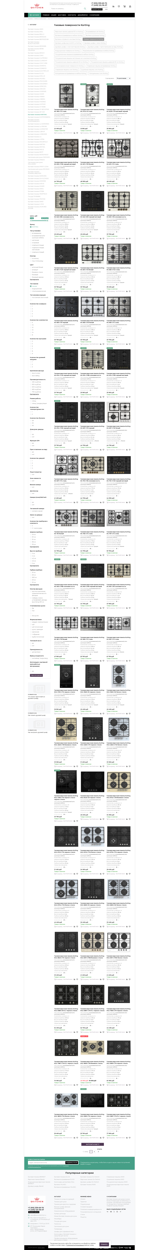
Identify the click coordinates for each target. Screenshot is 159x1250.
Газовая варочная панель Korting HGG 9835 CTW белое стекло (66, 1115)
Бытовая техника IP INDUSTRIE (38, 109)
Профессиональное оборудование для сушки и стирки (66, 1239)
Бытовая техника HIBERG (36, 99)
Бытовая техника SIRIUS (36, 183)
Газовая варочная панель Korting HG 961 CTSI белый (66, 638)
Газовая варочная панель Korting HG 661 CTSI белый (92, 269)
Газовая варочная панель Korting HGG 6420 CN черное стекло (92, 796)
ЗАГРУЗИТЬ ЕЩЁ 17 (92, 1144)
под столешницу (37, 261)
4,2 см (34, 558)
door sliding (35, 375)
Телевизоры (58, 1229)
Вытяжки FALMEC (60, 1184)
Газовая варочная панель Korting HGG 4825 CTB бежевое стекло (66, 744)
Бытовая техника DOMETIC (37, 66)
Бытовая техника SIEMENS (37, 181)
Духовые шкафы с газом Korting (94, 43)
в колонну (35, 258)
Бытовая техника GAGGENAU (37, 84)
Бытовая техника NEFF (35, 152)
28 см (34, 575)
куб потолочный (37, 627)
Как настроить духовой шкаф (37, 732)
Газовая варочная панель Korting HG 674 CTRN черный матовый (118, 374)
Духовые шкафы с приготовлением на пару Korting (105, 47)
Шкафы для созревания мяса (64, 1231)
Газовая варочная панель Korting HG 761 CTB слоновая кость (92, 480)
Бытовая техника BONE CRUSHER (36, 49)
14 (32, 332)
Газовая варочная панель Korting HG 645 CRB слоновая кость (66, 216)
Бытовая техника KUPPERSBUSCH (34, 120)
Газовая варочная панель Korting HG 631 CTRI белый (92, 163)
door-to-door (36, 373)
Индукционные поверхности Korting (67, 51)
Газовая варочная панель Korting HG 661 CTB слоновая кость (118, 216)
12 (32, 327)
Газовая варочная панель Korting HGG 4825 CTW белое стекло (118, 744)
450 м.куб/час (36, 382)
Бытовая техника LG (34, 137)
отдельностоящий (38, 252)
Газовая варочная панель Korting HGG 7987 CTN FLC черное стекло (66, 1062)
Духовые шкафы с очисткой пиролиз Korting (70, 47)
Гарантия (83, 1202)
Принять (104, 1244)
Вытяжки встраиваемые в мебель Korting (68, 35)
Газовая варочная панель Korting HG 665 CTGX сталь (118, 269)
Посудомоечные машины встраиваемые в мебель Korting (74, 54)
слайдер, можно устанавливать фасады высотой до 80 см (39, 600)
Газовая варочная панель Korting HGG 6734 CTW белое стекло (66, 904)
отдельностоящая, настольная (38, 248)
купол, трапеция (37, 629)
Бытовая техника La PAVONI (37, 126)
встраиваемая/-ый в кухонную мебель (38, 237)
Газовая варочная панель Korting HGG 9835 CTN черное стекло (118, 1062)
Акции (53, 15)
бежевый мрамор (38, 277)
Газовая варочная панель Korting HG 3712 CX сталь (92, 110)
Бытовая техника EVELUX (36, 76)
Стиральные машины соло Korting (66, 69)
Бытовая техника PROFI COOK (38, 166)
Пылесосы (57, 1224)
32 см (34, 539)
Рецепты (83, 1217)
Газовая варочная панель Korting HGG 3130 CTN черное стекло (66, 691)
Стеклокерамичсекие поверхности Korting (69, 66)
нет (33, 437)
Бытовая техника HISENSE (37, 102)
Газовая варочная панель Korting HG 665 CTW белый (92, 321)
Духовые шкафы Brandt (35, 1186)
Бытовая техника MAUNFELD (38, 142)
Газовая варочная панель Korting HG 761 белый (66, 532)
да (33, 434)
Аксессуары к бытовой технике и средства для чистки (65, 1235)
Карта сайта (41, 1247)
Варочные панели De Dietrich (90, 1179)
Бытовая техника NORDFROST (38, 155)
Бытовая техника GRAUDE (37, 89)
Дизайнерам (83, 15)
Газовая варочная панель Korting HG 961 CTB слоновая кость (118, 585)
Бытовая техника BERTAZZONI (38, 39)
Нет (33, 611)
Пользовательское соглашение (90, 1212)
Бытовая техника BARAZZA (37, 37)
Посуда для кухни (60, 1221)
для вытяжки (36, 652)
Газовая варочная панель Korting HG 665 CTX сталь (118, 321)
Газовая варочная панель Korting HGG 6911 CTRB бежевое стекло (92, 957)
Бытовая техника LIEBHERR (37, 134)
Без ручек (35, 616)
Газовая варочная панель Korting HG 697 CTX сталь (66, 480)
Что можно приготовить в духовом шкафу (36, 697)
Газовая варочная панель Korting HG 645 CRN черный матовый (92, 216)
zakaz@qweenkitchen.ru (38, 1215)
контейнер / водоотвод (40, 658)
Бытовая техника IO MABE (37, 107)
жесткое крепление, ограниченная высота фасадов (39, 593)
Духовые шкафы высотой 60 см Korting (68, 43)
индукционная (37, 289)
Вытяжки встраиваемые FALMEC (65, 1187)
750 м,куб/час (36, 392)
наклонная (35, 632)
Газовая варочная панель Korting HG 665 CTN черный (66, 321)
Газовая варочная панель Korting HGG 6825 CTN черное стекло (66, 957)
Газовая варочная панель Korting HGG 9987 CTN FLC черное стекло (119, 1115)
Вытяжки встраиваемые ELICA (64, 1179)
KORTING (35, 227)
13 (32, 330)
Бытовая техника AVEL (35, 32)
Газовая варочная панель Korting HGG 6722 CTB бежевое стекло (118, 796)
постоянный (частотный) (40, 297)
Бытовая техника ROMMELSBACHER (34, 172)
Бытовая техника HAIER (36, 94)
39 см (34, 544)
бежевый (35, 274)
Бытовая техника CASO (35, 55)
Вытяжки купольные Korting (95, 35)
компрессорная (37, 511)
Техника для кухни (60, 1202)
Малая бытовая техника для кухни (65, 1216)
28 (33, 420)
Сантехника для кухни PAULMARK (35, 163)
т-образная (35, 634)
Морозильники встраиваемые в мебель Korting (98, 51)
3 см (33, 553)
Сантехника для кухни (61, 1226)
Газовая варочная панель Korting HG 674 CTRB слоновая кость (92, 374)
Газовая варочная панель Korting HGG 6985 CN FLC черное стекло (66, 1009)
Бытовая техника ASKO (35, 29)
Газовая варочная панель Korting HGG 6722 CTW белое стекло (92, 851)
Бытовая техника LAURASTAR (38, 129)
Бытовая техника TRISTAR (36, 199)
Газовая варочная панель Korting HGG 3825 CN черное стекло (92, 691)
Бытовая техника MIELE (36, 149)
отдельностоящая (38, 245)
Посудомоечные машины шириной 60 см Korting (107, 62)
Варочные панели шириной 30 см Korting (69, 31)
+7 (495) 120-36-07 (99, 5)
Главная (46, 15)
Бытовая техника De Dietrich (89, 1177)
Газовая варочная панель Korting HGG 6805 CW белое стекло (118, 904)
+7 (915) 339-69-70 (99, 3)
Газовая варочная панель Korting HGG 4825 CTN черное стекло (92, 744)
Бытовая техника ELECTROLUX (38, 71)
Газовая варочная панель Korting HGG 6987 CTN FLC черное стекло (92, 1009)
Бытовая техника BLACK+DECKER (33, 42)
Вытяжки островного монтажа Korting (67, 39)
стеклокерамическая (39, 291)
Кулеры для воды (60, 1213)
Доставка (62, 15)
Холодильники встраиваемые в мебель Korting (70, 73)
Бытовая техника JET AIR (36, 112)
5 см (33, 563)
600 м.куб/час (36, 387)
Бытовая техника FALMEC (36, 78)
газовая (34, 286)
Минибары (57, 1219)
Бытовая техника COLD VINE (37, 63)
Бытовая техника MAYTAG (36, 144)
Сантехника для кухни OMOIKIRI (39, 157)
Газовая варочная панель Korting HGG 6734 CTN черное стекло (118, 851)
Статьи (82, 1214)
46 (33, 425)
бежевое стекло (37, 272)
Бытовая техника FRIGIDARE (37, 81)
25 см (33, 572)
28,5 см (34, 577)
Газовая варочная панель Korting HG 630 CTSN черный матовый (66, 163)
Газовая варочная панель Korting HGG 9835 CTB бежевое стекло (92, 1062)
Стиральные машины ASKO (115, 1177)
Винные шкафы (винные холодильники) (62, 1207)
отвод (34, 401)
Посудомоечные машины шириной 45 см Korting (71, 62)
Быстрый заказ (67, 133)
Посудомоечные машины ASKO (117, 1182)
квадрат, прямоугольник (40, 622)
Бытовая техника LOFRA (36, 139)
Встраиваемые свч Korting (95, 31)
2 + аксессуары (37, 528)
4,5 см (34, 561)
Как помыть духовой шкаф (36, 715)
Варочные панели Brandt (36, 1179)
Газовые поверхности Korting (93, 39)
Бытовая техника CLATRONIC (38, 58)
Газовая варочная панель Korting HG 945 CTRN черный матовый (92, 585)
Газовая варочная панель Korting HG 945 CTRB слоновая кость (66, 585)
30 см (34, 537)
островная (35, 243)
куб (33, 624)
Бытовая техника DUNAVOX (37, 68)
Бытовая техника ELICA (36, 73)
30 (33, 423)
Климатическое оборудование (64, 1211)
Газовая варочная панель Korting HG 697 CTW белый (118, 427)
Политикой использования (75, 1245)
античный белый (37, 267)
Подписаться (71, 1162)
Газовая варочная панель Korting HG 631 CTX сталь (118, 163)
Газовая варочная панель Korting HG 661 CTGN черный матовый (66, 269)
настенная (35, 240)
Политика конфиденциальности (91, 1209)
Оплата (82, 1199)
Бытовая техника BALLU (36, 34)
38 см (34, 542)
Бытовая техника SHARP (36, 186)
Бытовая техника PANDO (36, 160)
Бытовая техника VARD (35, 201)
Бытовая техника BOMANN (37, 46)
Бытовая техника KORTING (37, 114)
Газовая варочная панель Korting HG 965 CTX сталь (92, 638)
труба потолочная (38, 637)
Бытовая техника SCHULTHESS (38, 178)
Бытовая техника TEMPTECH (37, 194)
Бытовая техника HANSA (36, 96)
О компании (94, 15)
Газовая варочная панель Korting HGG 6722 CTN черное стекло (66, 851)
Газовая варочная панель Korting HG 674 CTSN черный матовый (66, 427)
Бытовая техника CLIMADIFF (37, 60)
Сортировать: (109, 78)
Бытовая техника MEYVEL (36, 147)
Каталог (36, 15)
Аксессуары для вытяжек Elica (64, 1182)
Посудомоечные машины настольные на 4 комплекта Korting (75, 58)
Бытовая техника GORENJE (37, 91)
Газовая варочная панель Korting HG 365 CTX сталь (66, 110)
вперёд (99, 1149)
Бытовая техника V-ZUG (36, 204)
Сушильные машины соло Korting (92, 69)
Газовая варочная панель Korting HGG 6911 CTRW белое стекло (118, 957)
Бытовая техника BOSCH (36, 53)
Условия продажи (86, 1207)
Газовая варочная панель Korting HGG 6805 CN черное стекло (92, 904)
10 (32, 325)
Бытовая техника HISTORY (37, 104)
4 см (33, 556)
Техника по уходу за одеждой (64, 1199)
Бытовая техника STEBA (36, 191)
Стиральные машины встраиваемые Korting (101, 66)
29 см (34, 534)
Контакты (72, 15)
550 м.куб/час (36, 384)
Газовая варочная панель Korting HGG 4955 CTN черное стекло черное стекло (66, 797)
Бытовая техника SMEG (36, 189)
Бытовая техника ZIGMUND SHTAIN (37, 207)
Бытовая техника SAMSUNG (37, 176)
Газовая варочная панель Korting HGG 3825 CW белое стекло (118, 691)
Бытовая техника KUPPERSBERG (39, 117)
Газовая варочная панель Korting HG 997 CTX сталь (118, 638)
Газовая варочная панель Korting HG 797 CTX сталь (118, 532)
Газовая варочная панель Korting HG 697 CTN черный (92, 427)
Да (33, 608)
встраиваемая (36, 233)
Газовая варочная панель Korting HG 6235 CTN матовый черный (118, 110)
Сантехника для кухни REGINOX (38, 169)
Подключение (85, 1204)
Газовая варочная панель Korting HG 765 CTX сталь (92, 532)
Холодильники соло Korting (98, 73)
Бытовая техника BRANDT (36, 1177)
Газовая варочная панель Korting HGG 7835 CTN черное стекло (118, 1009)
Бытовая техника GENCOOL (37, 86)
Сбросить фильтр (36, 675)
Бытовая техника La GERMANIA (38, 124)
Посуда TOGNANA (34, 196)
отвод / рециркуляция (39, 403)
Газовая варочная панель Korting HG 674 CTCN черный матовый (66, 374)
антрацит (35, 270)
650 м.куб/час (36, 389)
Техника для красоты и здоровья (65, 1204)
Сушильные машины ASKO (115, 1179)
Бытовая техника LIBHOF (36, 131)
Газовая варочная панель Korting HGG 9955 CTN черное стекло (92, 1115)
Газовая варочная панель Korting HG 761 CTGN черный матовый (118, 480)
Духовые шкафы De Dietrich (89, 1182)
